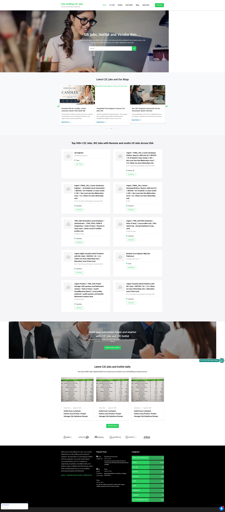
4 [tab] (114, 128)
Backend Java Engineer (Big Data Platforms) (138, 255)
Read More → (83, 120)
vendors (115, 456)
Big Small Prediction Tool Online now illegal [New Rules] (115, 474)
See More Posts (112, 426)
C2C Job (135, 467)
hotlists (136, 476)
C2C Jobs (112, 5)
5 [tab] (116, 128)
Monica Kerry (67, 408)
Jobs (134, 481)
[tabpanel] (94, 104)
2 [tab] (108, 128)
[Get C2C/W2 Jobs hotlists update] (221, 360)
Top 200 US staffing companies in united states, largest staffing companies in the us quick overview (110, 485)
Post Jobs (159, 5)
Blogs (137, 5)
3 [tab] (111, 128)
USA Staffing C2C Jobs (72, 4)
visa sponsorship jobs (140, 499)
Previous (58, 106)
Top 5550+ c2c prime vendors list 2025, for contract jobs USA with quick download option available (116, 462)
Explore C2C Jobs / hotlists (112, 347)
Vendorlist (110, 456)
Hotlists (120, 5)
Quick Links (145, 5)
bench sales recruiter (140, 457)
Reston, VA (131, 170)
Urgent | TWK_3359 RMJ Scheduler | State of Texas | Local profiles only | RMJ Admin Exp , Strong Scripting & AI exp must (141, 225)
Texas (77, 160)
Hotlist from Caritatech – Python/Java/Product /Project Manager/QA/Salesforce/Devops (76, 413)
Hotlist (135, 471)
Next (166, 106)
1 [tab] (106, 128)
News (134, 485)
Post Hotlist (129, 5)
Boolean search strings (74, 475)
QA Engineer (78, 153)
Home (104, 5)
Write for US (88, 475)
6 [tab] (119, 128)
